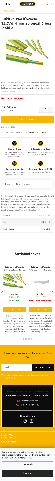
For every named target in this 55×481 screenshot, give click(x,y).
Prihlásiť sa (42, 367)
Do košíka (27, 119)
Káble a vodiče (44, 215)
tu (30, 457)
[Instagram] (31, 421)
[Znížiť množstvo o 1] (41, 109)
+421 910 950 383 (30, 404)
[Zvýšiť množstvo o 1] (50, 109)
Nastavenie (27, 464)
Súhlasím (27, 473)
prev (2, 292)
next (53, 292)
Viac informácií (8, 91)
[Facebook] (25, 421)
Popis (7, 184)
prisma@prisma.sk (30, 400)
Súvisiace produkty (23, 184)
